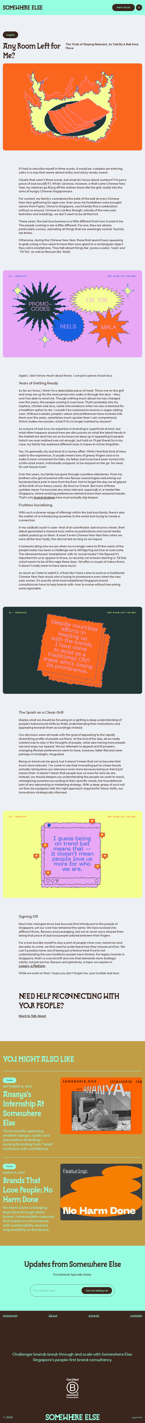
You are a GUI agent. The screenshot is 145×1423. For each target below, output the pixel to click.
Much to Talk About (32, 1016)
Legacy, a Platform (32, 966)
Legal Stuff (136, 1417)
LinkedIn (136, 1315)
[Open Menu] (139, 7)
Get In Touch (123, 7)
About (53, 1315)
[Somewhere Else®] (22, 7)
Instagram (10, 1315)
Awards (94, 1315)
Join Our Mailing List (97, 1290)
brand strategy (44, 497)
